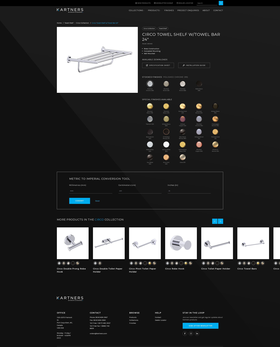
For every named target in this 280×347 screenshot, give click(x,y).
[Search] (221, 3)
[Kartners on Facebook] (185, 333)
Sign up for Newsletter (200, 326)
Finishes (132, 323)
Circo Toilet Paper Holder (215, 269)
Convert (79, 201)
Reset (97, 201)
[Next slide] (220, 221)
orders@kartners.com (98, 333)
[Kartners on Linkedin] (197, 333)
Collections (133, 320)
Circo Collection (82, 23)
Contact (158, 317)
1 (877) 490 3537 (103, 323)
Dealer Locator (160, 320)
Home (59, 23)
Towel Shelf (69, 23)
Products (132, 317)
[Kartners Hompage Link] (70, 10)
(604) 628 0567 (101, 317)
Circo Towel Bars (247, 269)
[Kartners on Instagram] (191, 333)
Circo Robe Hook (174, 269)
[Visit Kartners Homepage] (70, 299)
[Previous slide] (214, 221)
